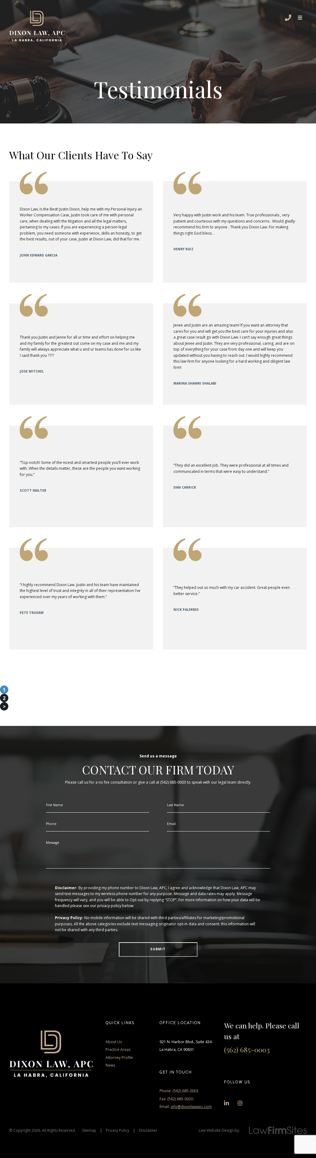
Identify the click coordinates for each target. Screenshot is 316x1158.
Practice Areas (118, 1049)
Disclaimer (148, 1130)
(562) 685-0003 (247, 1049)
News (110, 1065)
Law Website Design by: (219, 1130)
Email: (186, 1106)
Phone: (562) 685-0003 (179, 1090)
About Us (114, 1041)
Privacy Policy (117, 1130)
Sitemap (89, 1130)
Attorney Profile (119, 1057)
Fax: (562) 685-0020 (176, 1099)
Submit (157, 949)
